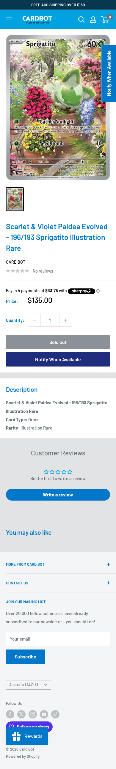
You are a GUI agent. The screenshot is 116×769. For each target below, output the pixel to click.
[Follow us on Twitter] (21, 714)
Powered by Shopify (23, 756)
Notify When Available (58, 359)
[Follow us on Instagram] (33, 714)
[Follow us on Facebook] (10, 714)
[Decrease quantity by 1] (34, 320)
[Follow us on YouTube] (44, 714)
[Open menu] (9, 20)
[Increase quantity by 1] (65, 320)
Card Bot (15, 262)
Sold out (58, 342)
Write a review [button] (58, 494)
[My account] (93, 19)
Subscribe (25, 656)
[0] (105, 19)
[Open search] (81, 19)
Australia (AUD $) (23, 684)
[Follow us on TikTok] (55, 714)
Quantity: (15, 320)
